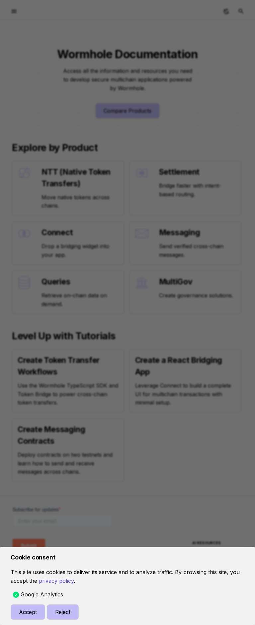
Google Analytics (42, 594)
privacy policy (56, 580)
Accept (28, 612)
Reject (62, 612)
